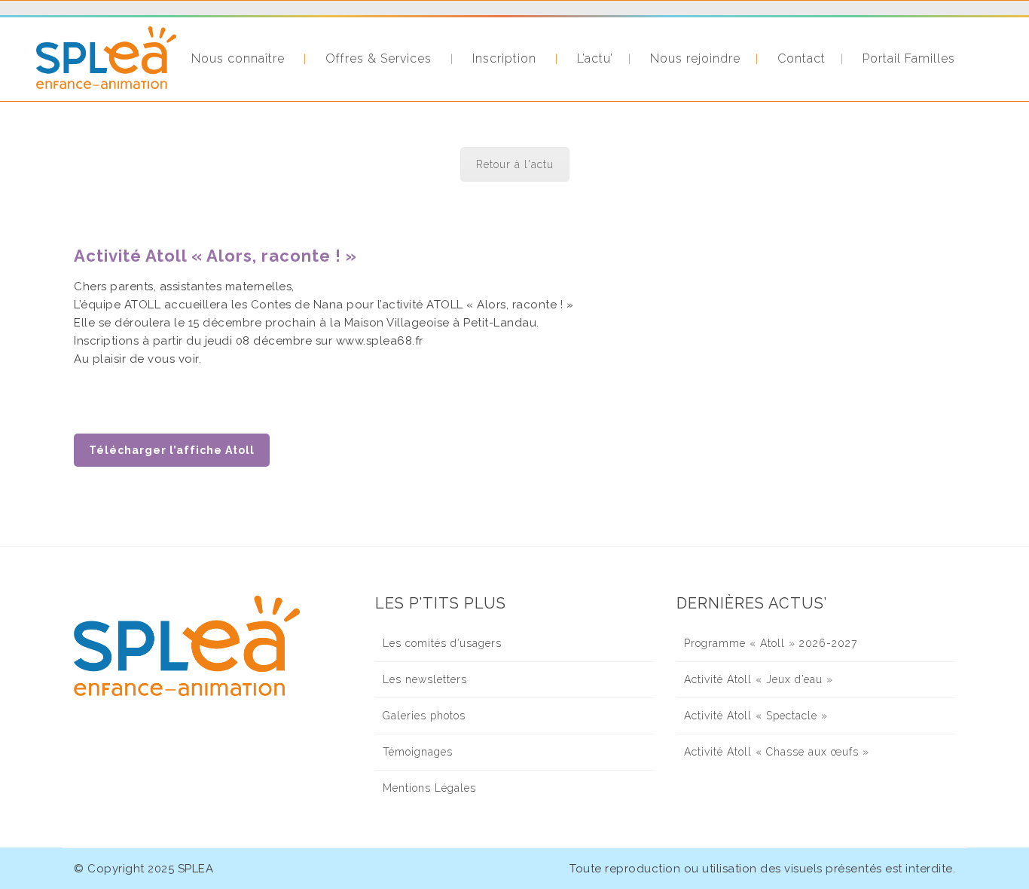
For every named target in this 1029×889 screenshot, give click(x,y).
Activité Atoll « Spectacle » (756, 716)
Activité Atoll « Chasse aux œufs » (776, 752)
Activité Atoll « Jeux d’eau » (758, 679)
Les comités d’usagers (442, 643)
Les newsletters (425, 679)
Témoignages (418, 752)
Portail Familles (909, 58)
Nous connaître (238, 58)
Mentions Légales (429, 788)
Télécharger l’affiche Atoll (172, 450)
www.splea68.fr (379, 341)
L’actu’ (595, 58)
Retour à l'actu (515, 164)
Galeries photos (424, 716)
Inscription (504, 58)
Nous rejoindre (695, 58)
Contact (801, 58)
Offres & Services (378, 58)
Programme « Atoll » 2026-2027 (770, 643)
